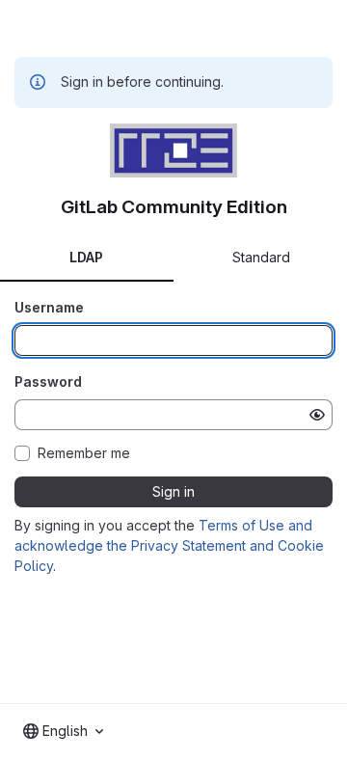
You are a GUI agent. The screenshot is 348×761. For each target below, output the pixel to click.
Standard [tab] (261, 257)
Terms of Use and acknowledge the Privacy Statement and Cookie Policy (169, 545)
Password (48, 381)
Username (49, 307)
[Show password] (317, 414)
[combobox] (63, 731)
